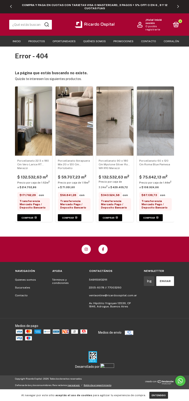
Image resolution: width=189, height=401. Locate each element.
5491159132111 (98, 279)
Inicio (17, 41)
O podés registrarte (152, 28)
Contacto (148, 41)
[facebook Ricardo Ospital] (103, 249)
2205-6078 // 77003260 (105, 287)
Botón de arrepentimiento (97, 385)
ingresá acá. (74, 385)
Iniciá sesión (153, 21)
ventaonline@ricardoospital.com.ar (113, 295)
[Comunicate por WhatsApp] (180, 381)
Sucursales (22, 287)
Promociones (123, 41)
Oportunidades (64, 41)
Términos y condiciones (60, 281)
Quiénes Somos (94, 41)
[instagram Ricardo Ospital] (86, 249)
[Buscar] (46, 25)
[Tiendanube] (159, 383)
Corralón (171, 41)
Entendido (159, 395)
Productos (36, 41)
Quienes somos (25, 279)
